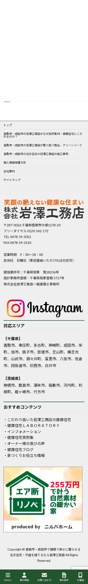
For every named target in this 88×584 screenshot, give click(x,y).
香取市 (9, 345)
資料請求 (64, 580)
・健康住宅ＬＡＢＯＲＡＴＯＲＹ (32, 425)
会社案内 (9, 171)
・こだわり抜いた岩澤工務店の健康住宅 (37, 419)
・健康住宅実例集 (19, 437)
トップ (8, 125)
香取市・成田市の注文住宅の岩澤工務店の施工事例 (36, 154)
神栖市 (9, 385)
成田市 (69, 345)
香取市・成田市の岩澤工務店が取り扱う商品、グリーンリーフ (43, 145)
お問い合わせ (44, 580)
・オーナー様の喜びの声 (24, 443)
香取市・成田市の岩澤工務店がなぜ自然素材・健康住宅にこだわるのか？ (43, 135)
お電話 (80, 580)
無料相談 (24, 580)
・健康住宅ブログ (19, 449)
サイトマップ (12, 180)
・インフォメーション (22, 431)
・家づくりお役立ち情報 (24, 455)
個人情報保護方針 (15, 162)
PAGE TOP (80, 562)
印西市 (35, 365)
